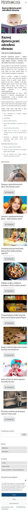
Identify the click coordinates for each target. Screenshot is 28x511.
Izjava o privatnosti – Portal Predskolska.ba (13, 470)
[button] (25, 480)
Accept (14, 495)
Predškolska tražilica (7, 431)
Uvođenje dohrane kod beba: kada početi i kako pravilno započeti (12, 251)
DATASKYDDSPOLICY (21, 507)
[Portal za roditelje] (10, 2)
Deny (14, 499)
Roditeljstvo (5, 448)
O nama (4, 463)
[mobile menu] (26, 2)
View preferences (14, 503)
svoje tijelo (14, 69)
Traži (24, 434)
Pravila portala (5, 466)
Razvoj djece (5, 451)
